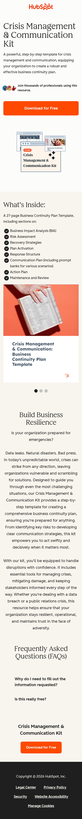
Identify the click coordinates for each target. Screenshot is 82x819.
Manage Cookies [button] (41, 806)
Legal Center (26, 787)
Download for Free (41, 108)
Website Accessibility (51, 797)
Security (20, 797)
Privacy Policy (55, 787)
